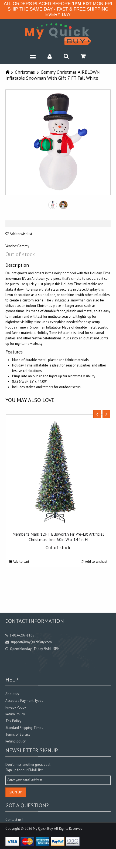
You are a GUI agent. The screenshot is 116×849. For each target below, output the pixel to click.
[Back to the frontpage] (8, 72)
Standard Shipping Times (24, 727)
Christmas (25, 72)
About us (12, 694)
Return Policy (15, 714)
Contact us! (14, 819)
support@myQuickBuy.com (31, 642)
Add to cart (20, 561)
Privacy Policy (15, 707)
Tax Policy (13, 721)
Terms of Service (17, 734)
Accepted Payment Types (24, 700)
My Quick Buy (43, 828)
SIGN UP (15, 792)
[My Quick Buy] (58, 34)
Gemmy (23, 246)
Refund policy (15, 741)
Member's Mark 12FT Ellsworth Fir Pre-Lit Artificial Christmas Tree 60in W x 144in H (58, 536)
